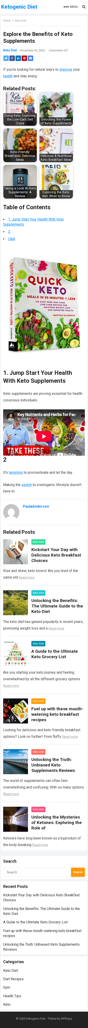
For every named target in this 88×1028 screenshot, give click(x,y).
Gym (6, 987)
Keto (7, 1004)
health (8, 76)
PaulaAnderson (36, 506)
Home (7, 20)
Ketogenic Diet (19, 7)
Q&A (11, 239)
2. (9, 231)
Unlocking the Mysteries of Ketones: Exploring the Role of (56, 822)
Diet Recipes (13, 979)
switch (26, 485)
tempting (16, 472)
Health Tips (12, 996)
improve (65, 69)
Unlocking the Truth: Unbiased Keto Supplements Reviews (53, 765)
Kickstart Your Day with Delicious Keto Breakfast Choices (56, 555)
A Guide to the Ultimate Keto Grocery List (54, 654)
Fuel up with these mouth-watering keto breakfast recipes (57, 714)
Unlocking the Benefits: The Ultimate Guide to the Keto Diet (57, 606)
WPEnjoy (66, 1018)
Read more (27, 577)
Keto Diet (20, 20)
